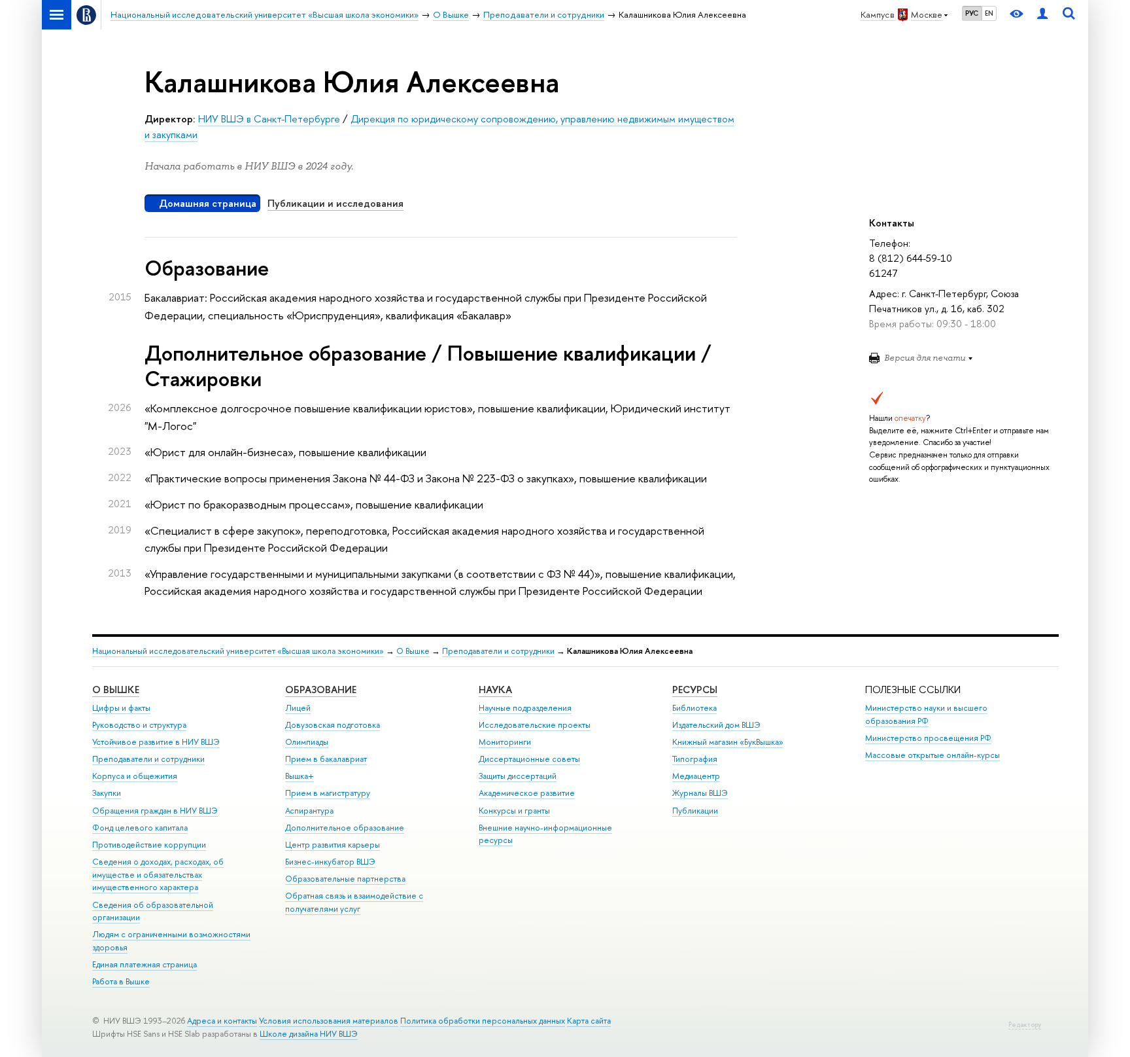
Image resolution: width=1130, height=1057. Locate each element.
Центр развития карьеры (332, 844)
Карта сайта (589, 1020)
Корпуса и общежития (134, 775)
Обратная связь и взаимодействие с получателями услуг (354, 902)
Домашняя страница (207, 203)
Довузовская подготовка (332, 724)
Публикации (695, 810)
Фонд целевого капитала (140, 827)
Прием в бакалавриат (326, 758)
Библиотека (694, 707)
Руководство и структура (139, 724)
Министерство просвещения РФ (928, 737)
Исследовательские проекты (535, 724)
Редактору (1024, 1024)
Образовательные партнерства (345, 878)
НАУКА (495, 689)
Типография (694, 758)
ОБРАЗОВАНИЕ (320, 689)
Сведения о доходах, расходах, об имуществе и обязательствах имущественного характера (158, 874)
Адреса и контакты (222, 1020)
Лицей (298, 707)
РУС (971, 13)
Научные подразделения (525, 707)
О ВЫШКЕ (115, 689)
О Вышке (413, 650)
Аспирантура (309, 810)
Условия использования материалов (328, 1020)
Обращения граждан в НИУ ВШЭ (155, 810)
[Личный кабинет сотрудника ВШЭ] (1042, 14)
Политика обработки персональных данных (482, 1020)
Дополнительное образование (344, 827)
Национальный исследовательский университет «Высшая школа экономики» (238, 650)
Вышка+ (299, 775)
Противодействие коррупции (149, 844)
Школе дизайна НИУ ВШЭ (309, 1033)
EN (989, 13)
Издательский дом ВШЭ (716, 724)
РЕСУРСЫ (694, 689)
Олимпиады (306, 741)
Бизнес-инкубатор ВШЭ (330, 861)
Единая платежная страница (144, 964)
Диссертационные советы (529, 758)
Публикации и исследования (335, 203)
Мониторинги (505, 741)
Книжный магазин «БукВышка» (727, 741)
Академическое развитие (527, 792)
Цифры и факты (121, 707)
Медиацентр (696, 775)
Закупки (106, 792)
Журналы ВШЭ (700, 792)
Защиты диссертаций (517, 775)
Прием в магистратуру (327, 792)
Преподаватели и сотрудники (498, 650)
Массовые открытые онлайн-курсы (932, 755)
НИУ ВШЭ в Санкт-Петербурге (269, 119)
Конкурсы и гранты (514, 810)
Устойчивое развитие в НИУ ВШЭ (156, 741)
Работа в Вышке (121, 981)
